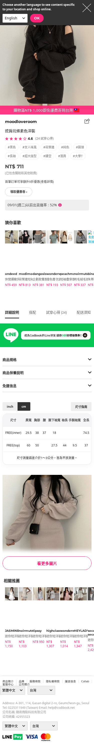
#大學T (78, 156)
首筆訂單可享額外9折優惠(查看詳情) (29, 182)
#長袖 (12, 156)
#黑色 (12, 147)
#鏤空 (47, 156)
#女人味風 (30, 147)
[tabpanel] (9, 259)
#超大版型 (30, 156)
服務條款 (35, 681)
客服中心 (8, 684)
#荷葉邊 (48, 147)
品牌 (21, 681)
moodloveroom (21, 121)
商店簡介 (8, 681)
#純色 (65, 147)
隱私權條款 (53, 681)
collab (85, 681)
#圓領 (80, 147)
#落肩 (62, 156)
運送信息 (70, 681)
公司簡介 (24, 684)
